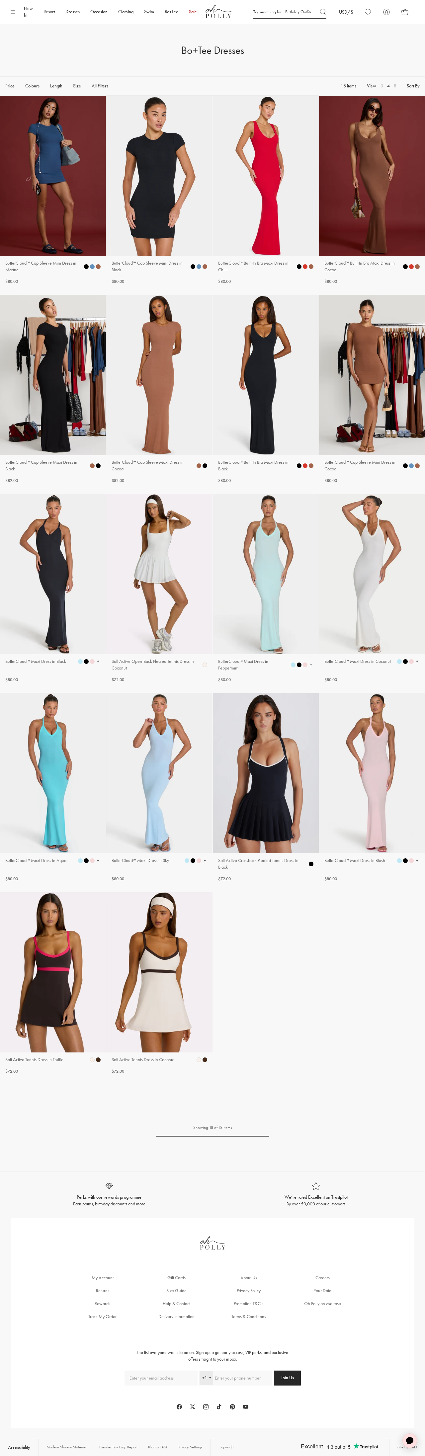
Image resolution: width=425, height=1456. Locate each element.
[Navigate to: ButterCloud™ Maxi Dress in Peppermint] (266, 588)
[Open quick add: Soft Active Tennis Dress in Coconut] (199, 1059)
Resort (49, 12)
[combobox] (206, 1378)
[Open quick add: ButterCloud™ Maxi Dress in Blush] (399, 860)
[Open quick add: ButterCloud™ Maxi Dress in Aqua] (80, 860)
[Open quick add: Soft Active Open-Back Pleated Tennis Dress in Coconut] (205, 665)
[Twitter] (192, 1406)
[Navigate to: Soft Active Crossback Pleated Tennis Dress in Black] (266, 787)
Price (10, 86)
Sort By (413, 86)
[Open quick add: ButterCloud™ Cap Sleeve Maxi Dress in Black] (92, 465)
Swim (149, 12)
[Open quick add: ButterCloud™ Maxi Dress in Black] (80, 661)
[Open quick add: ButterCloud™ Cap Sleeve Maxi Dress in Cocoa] (199, 465)
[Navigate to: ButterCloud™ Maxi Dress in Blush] (372, 787)
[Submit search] (323, 12)
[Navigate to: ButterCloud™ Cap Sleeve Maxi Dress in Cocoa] (159, 389)
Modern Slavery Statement (67, 1447)
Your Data (322, 1290)
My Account (103, 1277)
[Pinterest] (232, 1406)
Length (56, 86)
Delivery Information (176, 1316)
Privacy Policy (249, 1290)
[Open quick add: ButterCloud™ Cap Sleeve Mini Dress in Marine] (86, 266)
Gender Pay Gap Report (118, 1447)
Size (77, 86)
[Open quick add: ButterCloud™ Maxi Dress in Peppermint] (293, 665)
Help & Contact (176, 1303)
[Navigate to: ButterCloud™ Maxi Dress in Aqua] (53, 787)
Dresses (72, 12)
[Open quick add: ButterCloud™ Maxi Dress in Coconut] (399, 661)
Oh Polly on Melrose (322, 1303)
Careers (322, 1277)
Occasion (99, 12)
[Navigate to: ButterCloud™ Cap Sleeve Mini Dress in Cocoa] (372, 389)
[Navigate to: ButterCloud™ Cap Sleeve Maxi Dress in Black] (53, 389)
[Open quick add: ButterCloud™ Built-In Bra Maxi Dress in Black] (299, 465)
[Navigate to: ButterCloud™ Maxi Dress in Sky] (159, 787)
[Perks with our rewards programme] (109, 1194)
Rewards (102, 1303)
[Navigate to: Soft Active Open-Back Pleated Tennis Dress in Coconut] (159, 588)
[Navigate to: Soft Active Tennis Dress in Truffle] (53, 983)
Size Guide (176, 1290)
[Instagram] (206, 1406)
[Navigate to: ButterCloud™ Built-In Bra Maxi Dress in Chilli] (266, 190)
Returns (102, 1290)
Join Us (287, 1378)
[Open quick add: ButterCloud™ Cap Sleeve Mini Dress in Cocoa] (405, 465)
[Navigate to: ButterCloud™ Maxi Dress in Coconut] (372, 588)
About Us (248, 1277)
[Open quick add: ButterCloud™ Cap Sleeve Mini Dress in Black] (193, 266)
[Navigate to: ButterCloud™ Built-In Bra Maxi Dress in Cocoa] (372, 190)
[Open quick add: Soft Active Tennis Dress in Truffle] (92, 1059)
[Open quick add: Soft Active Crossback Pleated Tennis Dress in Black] (311, 864)
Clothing (125, 12)
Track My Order (102, 1316)
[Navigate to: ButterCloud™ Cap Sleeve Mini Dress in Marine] (53, 190)
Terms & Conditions (248, 1316)
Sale (193, 12)
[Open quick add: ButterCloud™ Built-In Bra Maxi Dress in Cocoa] (405, 266)
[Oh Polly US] (218, 11)
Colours (32, 86)
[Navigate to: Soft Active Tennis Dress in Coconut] (159, 983)
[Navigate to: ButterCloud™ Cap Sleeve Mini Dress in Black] (159, 190)
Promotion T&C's (248, 1303)
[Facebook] (179, 1406)
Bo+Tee (171, 12)
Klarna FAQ (157, 1447)
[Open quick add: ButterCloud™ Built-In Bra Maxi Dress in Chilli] (299, 266)
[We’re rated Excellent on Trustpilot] (315, 1194)
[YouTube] (245, 1406)
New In (28, 12)
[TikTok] (219, 1406)
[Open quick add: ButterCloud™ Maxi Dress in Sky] (187, 860)
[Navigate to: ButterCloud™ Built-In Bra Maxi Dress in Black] (266, 389)
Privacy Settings (190, 1447)
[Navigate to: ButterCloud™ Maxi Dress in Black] (53, 588)
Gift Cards (176, 1277)
